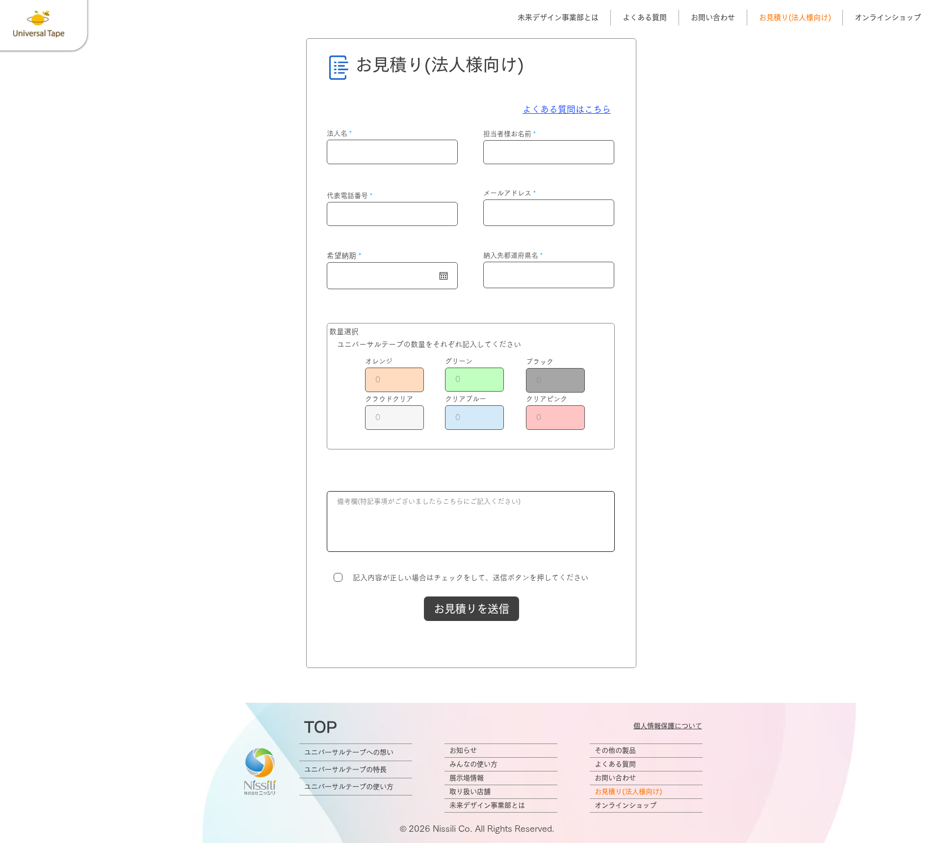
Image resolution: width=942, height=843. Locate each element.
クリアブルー (465, 399)
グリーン (458, 361)
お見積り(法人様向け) (628, 791)
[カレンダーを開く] (443, 276)
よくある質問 (615, 764)
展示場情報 (466, 777)
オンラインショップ (625, 805)
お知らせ (463, 750)
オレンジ (378, 361)
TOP (320, 727)
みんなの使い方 (473, 764)
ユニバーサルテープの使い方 (348, 786)
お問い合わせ (615, 777)
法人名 (337, 133)
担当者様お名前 (507, 133)
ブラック (539, 361)
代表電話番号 (347, 195)
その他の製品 (615, 750)
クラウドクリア (389, 399)
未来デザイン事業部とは (487, 805)
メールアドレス (507, 193)
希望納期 (346, 255)
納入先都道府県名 (510, 255)
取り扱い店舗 (470, 791)
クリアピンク (546, 399)
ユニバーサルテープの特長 (345, 769)
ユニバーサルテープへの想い (348, 752)
